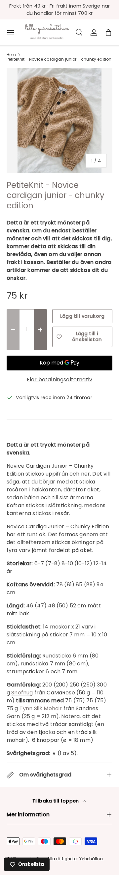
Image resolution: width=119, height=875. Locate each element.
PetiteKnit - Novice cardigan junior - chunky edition (59, 59)
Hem (11, 55)
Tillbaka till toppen (56, 801)
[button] (108, 32)
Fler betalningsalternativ (59, 379)
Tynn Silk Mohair (41, 708)
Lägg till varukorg (82, 316)
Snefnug (22, 692)
